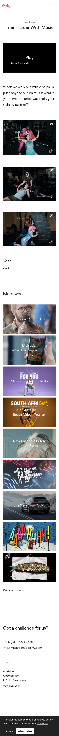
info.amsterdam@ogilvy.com (22, 648)
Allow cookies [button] (25, 731)
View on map (10, 686)
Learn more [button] (42, 723)
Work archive (13, 590)
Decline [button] (9, 731)
